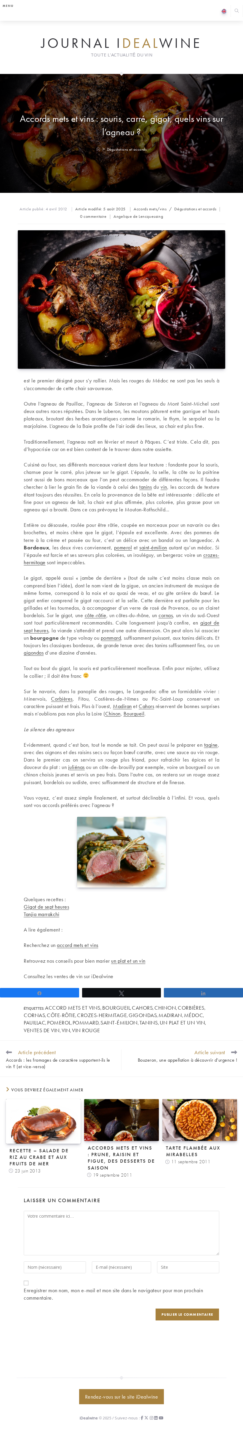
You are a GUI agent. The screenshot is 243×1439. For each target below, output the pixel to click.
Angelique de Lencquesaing (138, 216)
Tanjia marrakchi (41, 914)
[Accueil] (98, 149)
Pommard (86, 1022)
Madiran (122, 706)
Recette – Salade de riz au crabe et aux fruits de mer (39, 1157)
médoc (193, 1015)
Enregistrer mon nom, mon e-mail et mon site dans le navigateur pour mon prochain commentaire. (113, 1294)
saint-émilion (153, 547)
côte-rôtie (61, 1015)
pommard (111, 637)
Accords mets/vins (150, 209)
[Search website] (237, 11)
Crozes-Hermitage (102, 1015)
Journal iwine (121, 43)
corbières (191, 1007)
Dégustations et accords (127, 149)
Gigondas (143, 1015)
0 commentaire (93, 216)
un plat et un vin (128, 960)
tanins (145, 486)
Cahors (146, 706)
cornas (166, 615)
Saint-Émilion (119, 1022)
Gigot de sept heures (46, 906)
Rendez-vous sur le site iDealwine (121, 1396)
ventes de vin (42, 1030)
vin (164, 486)
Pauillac (34, 1022)
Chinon (113, 713)
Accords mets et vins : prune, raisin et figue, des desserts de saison (121, 1158)
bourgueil (116, 1007)
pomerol (123, 547)
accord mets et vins (77, 945)
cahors (142, 1007)
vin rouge (86, 1030)
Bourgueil (134, 713)
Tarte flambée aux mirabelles (193, 1151)
